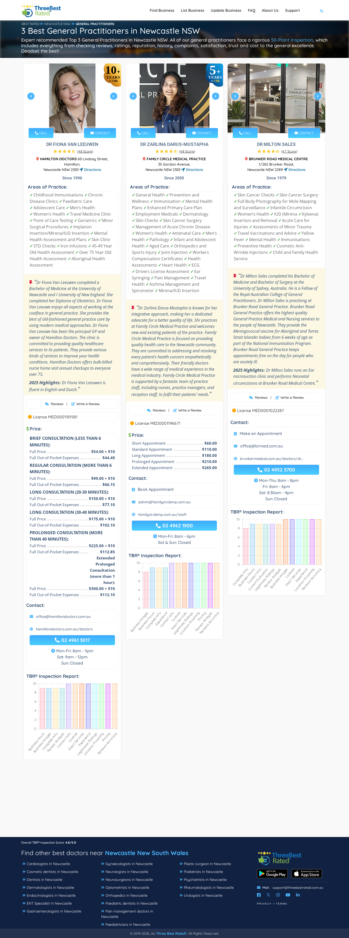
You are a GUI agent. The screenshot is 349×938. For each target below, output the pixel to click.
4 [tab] (78, 121)
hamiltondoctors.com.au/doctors (64, 629)
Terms (281, 903)
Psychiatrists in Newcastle (205, 879)
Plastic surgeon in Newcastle (207, 863)
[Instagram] (278, 895)
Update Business (226, 10)
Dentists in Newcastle (44, 879)
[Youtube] (288, 895)
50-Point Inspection (292, 40)
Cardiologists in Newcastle (48, 863)
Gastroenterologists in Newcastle (54, 911)
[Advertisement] (174, 801)
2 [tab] (70, 121)
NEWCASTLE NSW (57, 24)
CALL (42, 133)
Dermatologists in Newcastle (50, 887)
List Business (192, 10)
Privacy (264, 903)
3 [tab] (74, 121)
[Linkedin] (298, 895)
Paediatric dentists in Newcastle (132, 903)
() (85, 151)
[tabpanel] (72, 98)
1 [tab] (65, 121)
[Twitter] (268, 895)
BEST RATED (31, 24)
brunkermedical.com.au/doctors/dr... (271, 458)
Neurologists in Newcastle (127, 871)
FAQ (251, 10)
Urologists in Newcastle (203, 895)
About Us (270, 10)
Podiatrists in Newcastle (203, 871)
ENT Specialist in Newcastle (49, 903)
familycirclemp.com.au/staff (162, 514)
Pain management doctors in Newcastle (127, 914)
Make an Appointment (261, 433)
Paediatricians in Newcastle (128, 924)
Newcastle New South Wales (147, 853)
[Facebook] (259, 895)
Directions (92, 169)
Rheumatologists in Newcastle (209, 887)
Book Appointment (156, 489)
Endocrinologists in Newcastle (51, 895)
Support (292, 10)
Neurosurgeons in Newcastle (129, 879)
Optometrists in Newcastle (127, 887)
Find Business (162, 10)
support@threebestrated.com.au (298, 887)
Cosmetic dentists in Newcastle (52, 871)
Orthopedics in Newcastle (126, 895)
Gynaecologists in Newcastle (129, 863)
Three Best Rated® (171, 933)
